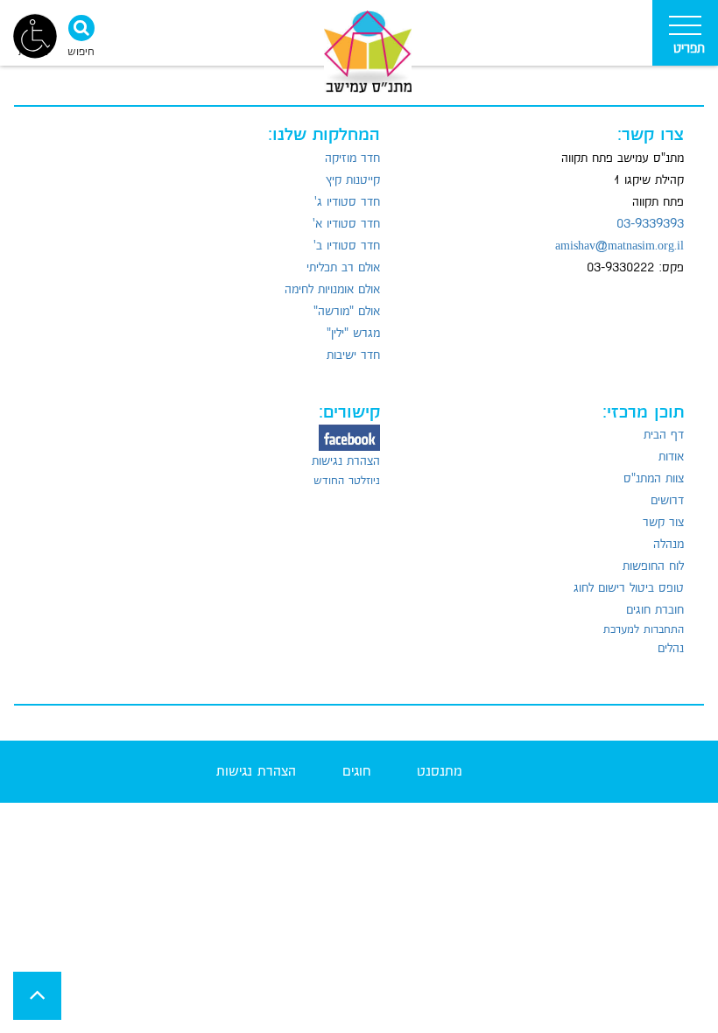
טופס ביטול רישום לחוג (629, 588)
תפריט (689, 48)
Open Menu (685, 33)
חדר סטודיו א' (346, 224)
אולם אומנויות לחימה (332, 290)
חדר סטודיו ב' (346, 246)
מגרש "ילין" (353, 334)
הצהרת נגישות (346, 461)
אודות (671, 457)
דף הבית (664, 435)
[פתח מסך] (35, 35)
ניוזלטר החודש (346, 480)
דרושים (667, 501)
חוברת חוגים (655, 610)
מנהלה (668, 545)
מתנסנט (439, 771)
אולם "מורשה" (346, 312)
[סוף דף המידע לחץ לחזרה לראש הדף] (37, 996)
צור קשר (663, 523)
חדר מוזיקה (352, 158)
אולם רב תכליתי (343, 268)
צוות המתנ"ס (653, 479)
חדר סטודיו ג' (347, 202)
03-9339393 (650, 224)
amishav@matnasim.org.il (619, 246)
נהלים (671, 649)
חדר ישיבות (353, 355)
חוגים (356, 771)
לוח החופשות (653, 566)
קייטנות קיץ (353, 180)
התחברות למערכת (643, 629)
